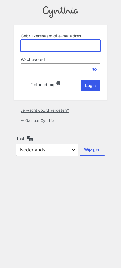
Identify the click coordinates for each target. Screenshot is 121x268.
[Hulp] (58, 83)
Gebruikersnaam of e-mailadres (51, 35)
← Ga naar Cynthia (37, 120)
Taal (20, 138)
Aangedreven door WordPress (60, 12)
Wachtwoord (33, 59)
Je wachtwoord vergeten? (45, 110)
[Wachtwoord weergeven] (94, 69)
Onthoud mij (42, 84)
